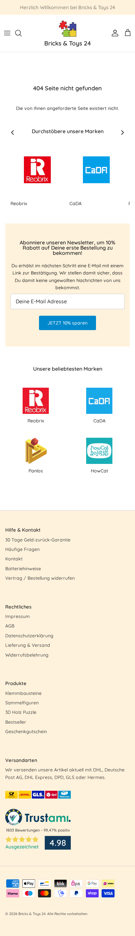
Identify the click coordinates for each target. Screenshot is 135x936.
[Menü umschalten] (7, 33)
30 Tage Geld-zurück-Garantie (37, 540)
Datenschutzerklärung (29, 636)
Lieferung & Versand (27, 645)
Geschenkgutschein (26, 731)
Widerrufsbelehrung (26, 655)
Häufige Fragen (22, 549)
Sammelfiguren (22, 703)
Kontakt (14, 559)
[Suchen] (21, 33)
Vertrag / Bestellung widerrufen (40, 578)
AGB (9, 626)
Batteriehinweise (23, 569)
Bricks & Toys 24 (32, 913)
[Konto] (113, 33)
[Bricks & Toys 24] (68, 33)
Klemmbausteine (23, 693)
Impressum (17, 616)
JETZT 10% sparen (67, 323)
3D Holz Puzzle (20, 712)
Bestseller (15, 722)
